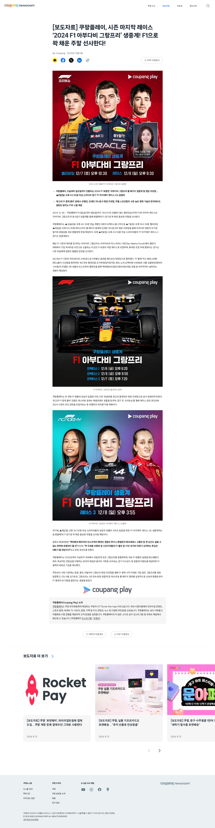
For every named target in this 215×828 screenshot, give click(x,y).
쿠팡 (53, 789)
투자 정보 (56, 803)
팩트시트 (26, 794)
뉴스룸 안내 (27, 789)
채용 (53, 798)
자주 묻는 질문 (29, 798)
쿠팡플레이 (57, 606)
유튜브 (96, 618)
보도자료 (165, 6)
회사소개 (193, 6)
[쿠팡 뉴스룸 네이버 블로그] (107, 789)
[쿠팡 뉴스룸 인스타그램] (91, 789)
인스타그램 (87, 618)
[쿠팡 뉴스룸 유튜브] (83, 789)
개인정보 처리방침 (30, 819)
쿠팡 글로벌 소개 (58, 794)
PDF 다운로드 (153, 60)
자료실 (179, 6)
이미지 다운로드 (96, 634)
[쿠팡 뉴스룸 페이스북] (99, 789)
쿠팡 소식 (151, 6)
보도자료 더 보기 (35, 656)
